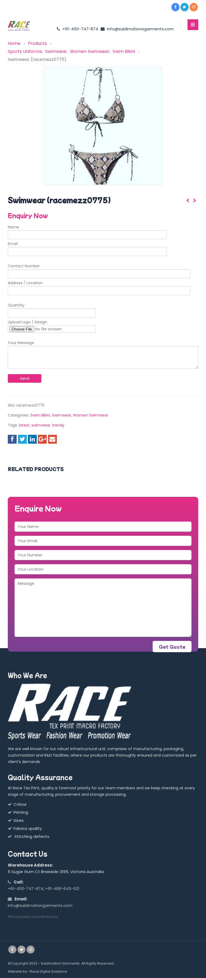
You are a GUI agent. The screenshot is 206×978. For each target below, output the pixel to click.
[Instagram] (194, 7)
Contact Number (24, 266)
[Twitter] (185, 7)
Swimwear (61, 415)
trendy (58, 425)
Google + (42, 439)
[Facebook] (175, 7)
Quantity (16, 305)
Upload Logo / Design (27, 322)
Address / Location (25, 283)
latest (24, 425)
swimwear (40, 425)
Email (13, 243)
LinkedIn (32, 439)
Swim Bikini (40, 415)
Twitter (22, 439)
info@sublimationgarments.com (40, 905)
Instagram (31, 950)
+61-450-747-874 (79, 29)
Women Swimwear (90, 415)
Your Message (21, 342)
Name (13, 227)
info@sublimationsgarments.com (140, 29)
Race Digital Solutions (48, 971)
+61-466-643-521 (62, 888)
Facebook (12, 439)
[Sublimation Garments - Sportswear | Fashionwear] (22, 26)
